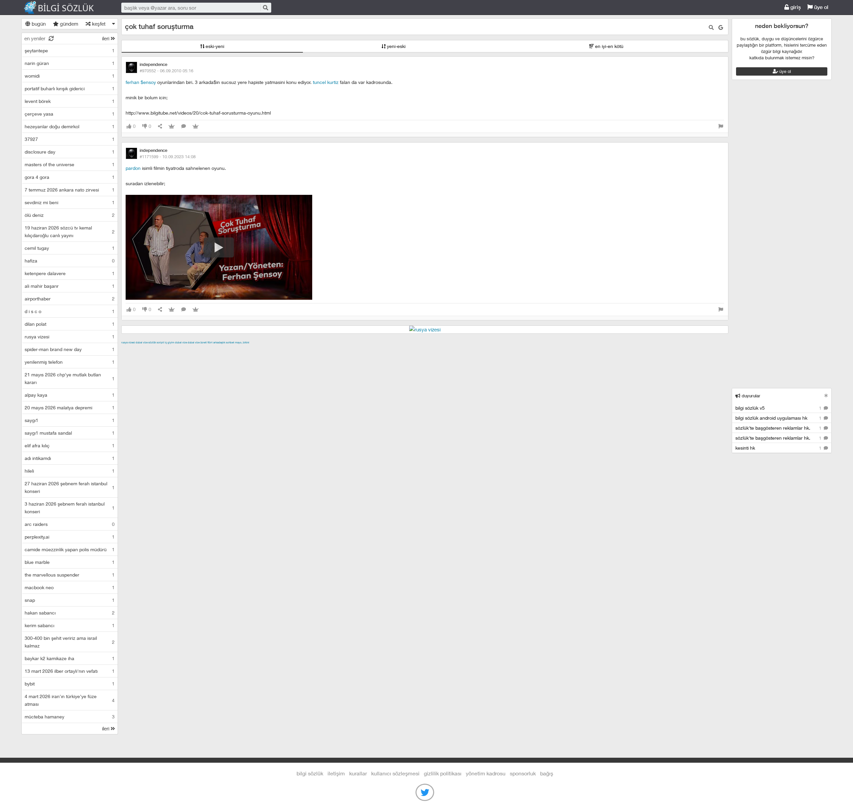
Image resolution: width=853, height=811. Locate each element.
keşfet (98, 24)
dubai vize (142, 342)
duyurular (750, 395)
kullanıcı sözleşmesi (395, 773)
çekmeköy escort (287, 350)
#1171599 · (168, 156)
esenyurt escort (435, 350)
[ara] (265, 7)
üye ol (820, 7)
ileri (106, 38)
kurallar (358, 773)
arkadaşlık (219, 342)
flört (210, 342)
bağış (546, 773)
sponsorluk (523, 773)
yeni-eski (396, 46)
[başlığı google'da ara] (721, 27)
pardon (133, 168)
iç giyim (169, 342)
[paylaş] (160, 126)
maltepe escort (165, 350)
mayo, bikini (242, 342)
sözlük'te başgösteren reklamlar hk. (779, 428)
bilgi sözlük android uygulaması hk (779, 418)
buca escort (197, 350)
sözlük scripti (156, 342)
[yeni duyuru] (826, 395)
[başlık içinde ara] (711, 27)
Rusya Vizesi (128, 342)
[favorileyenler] (196, 126)
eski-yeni (214, 46)
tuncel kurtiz (326, 82)
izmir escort (134, 350)
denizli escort (226, 350)
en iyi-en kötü (608, 46)
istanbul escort (375, 350)
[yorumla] (183, 126)
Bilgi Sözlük (64, 7)
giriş (795, 7)
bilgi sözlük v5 (779, 408)
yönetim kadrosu (485, 773)
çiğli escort (254, 350)
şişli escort (405, 350)
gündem (68, 24)
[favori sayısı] (172, 126)
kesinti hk (779, 448)
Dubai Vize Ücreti (197, 342)
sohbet (230, 342)
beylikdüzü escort (474, 350)
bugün (38, 24)
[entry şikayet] (720, 126)
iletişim (336, 773)
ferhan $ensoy (141, 82)
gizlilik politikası (442, 773)
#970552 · (166, 70)
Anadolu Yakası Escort (332, 350)
